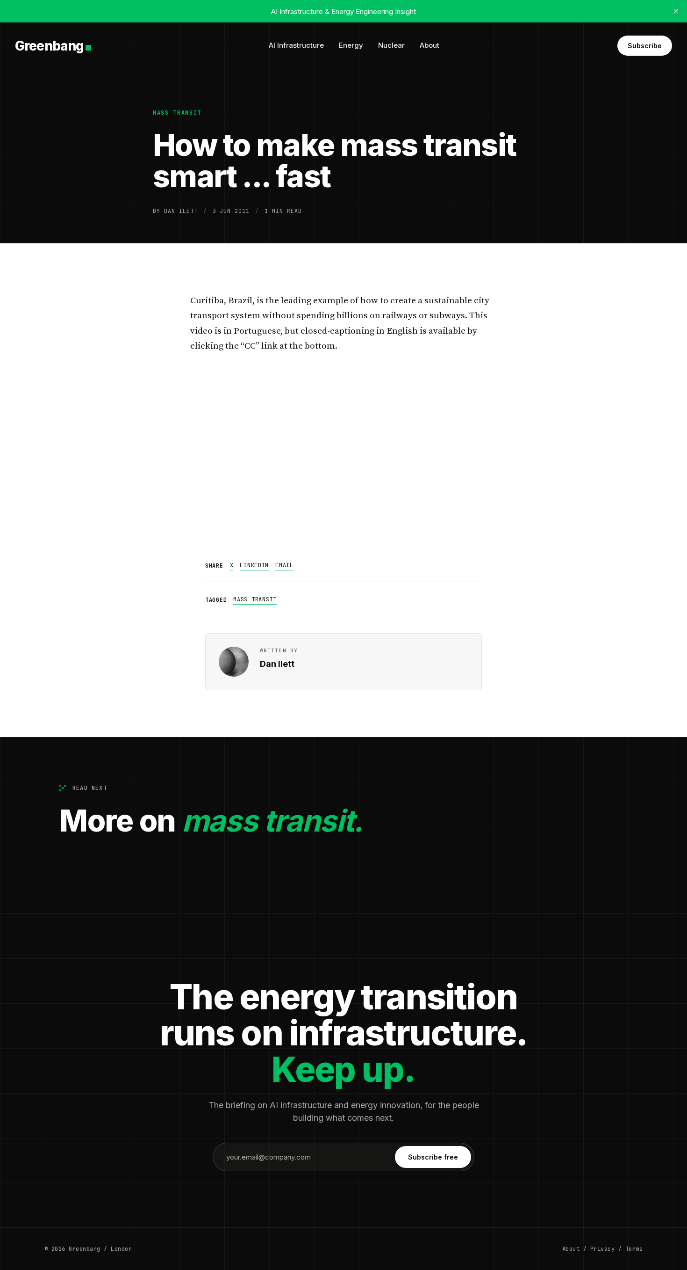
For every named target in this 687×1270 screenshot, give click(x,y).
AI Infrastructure (296, 45)
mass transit (177, 113)
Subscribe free (433, 1157)
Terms (634, 1249)
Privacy (602, 1249)
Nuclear (391, 45)
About (429, 45)
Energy (351, 45)
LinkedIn (254, 565)
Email (284, 565)
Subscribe (645, 46)
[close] (675, 11)
